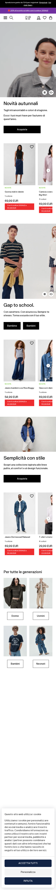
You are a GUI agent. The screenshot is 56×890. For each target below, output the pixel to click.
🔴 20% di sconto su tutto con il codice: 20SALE (28, 10)
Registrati (43, 2)
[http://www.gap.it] (28, 18)
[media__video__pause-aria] (44, 92)
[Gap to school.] (28, 278)
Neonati (40, 663)
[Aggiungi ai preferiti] (31, 146)
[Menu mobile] (5, 17)
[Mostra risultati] (11, 17)
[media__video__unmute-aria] (51, 92)
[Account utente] (38, 17)
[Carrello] (50, 17)
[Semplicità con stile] (28, 451)
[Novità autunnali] (28, 79)
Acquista (22, 129)
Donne (15, 616)
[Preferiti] (44, 17)
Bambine (12, 325)
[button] (48, 170)
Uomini (41, 616)
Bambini (31, 325)
